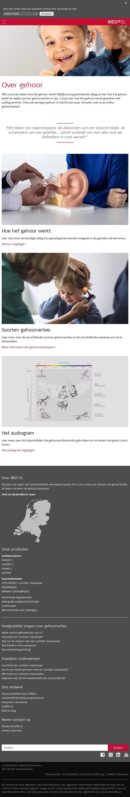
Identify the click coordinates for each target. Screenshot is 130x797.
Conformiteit (9, 605)
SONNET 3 (7, 564)
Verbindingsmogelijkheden (17, 597)
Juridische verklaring (92, 774)
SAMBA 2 (7, 568)
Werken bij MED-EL (12, 726)
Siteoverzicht (53, 774)
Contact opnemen (12, 730)
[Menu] (4, 22)
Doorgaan (46, 13)
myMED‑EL (8, 706)
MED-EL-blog (9, 710)
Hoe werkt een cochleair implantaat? (22, 636)
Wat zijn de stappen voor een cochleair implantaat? (31, 641)
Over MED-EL (12, 478)
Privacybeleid (70, 774)
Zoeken (118, 748)
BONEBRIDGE (9, 587)
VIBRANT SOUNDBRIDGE (15, 591)
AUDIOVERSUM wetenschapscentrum (23, 697)
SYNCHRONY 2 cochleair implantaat (22, 583)
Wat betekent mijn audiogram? (19, 645)
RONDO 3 (7, 560)
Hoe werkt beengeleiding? (16, 649)
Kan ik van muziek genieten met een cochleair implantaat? (35, 669)
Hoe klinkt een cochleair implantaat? (22, 665)
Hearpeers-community (14, 702)
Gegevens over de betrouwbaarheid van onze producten (34, 678)
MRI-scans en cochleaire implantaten (23, 673)
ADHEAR (6, 572)
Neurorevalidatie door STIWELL (19, 693)
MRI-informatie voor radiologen (19, 610)
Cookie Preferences (117, 774)
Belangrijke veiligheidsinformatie (20, 601)
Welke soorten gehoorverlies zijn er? (22, 632)
